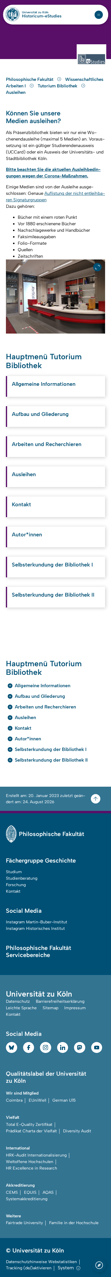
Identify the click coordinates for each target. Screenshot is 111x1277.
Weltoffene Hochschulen (29, 1161)
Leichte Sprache (21, 1007)
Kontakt (21, 504)
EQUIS (30, 1192)
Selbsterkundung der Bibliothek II (53, 595)
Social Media (24, 910)
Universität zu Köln (42, 12)
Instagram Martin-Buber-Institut (36, 922)
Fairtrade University (24, 1222)
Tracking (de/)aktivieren (29, 1268)
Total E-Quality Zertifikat (29, 1124)
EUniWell (37, 1100)
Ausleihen (15, 92)
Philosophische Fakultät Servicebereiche (38, 951)
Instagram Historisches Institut (35, 928)
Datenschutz (18, 1001)
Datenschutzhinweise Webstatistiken (41, 1261)
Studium (14, 871)
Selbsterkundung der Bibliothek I (52, 564)
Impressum (75, 1007)
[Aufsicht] (55, 296)
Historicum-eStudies (42, 16)
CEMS (12, 1192)
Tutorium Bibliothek (58, 86)
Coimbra (14, 1100)
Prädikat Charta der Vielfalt (31, 1131)
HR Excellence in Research (31, 1168)
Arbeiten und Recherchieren (46, 444)
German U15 (64, 1100)
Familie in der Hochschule (74, 1222)
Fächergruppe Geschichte (41, 860)
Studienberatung (21, 878)
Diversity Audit (77, 1131)
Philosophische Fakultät (30, 79)
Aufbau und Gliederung (40, 414)
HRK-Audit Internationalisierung (36, 1155)
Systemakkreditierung (26, 1198)
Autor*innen (27, 534)
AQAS (48, 1192)
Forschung (16, 884)
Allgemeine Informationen (43, 384)
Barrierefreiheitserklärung (60, 1001)
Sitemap (50, 1007)
